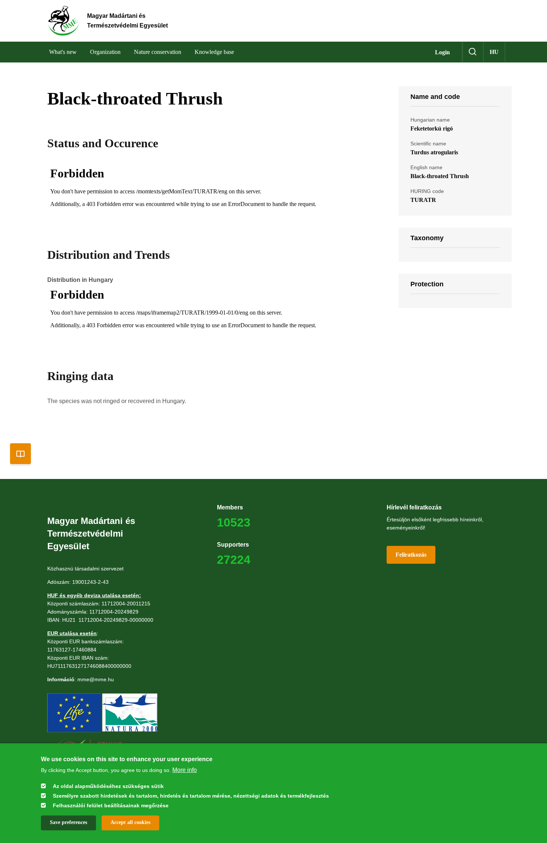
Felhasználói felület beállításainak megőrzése (111, 805)
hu (494, 52)
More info (184, 770)
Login (442, 52)
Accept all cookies (130, 822)
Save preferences (68, 822)
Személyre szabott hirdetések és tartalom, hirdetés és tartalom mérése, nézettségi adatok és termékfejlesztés (191, 795)
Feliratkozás (411, 554)
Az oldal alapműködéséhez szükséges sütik (108, 786)
